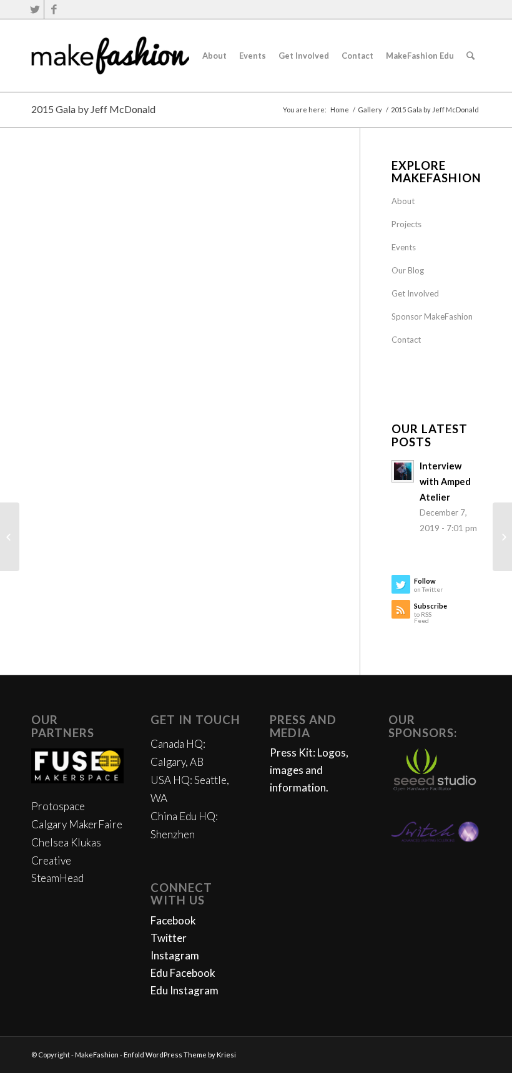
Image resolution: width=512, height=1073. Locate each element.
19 (264, 344)
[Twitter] (35, 9)
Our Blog (407, 270)
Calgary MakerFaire (76, 824)
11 (184, 344)
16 (234, 344)
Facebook (173, 920)
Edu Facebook (182, 972)
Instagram (174, 955)
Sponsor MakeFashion (432, 316)
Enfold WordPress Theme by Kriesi (180, 1055)
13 (204, 344)
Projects (406, 224)
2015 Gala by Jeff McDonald (93, 109)
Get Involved (415, 293)
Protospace (58, 806)
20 (274, 344)
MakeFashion (97, 1055)
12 (194, 344)
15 (224, 344)
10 (174, 344)
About (403, 201)
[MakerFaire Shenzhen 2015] (502, 536)
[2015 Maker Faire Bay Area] (9, 536)
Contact (406, 340)
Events (403, 247)
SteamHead (57, 877)
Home (339, 109)
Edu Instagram (184, 990)
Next (300, 258)
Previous (59, 258)
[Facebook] (53, 9)
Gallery (370, 109)
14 (214, 344)
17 (244, 344)
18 (254, 344)
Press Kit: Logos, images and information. (309, 770)
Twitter (168, 937)
